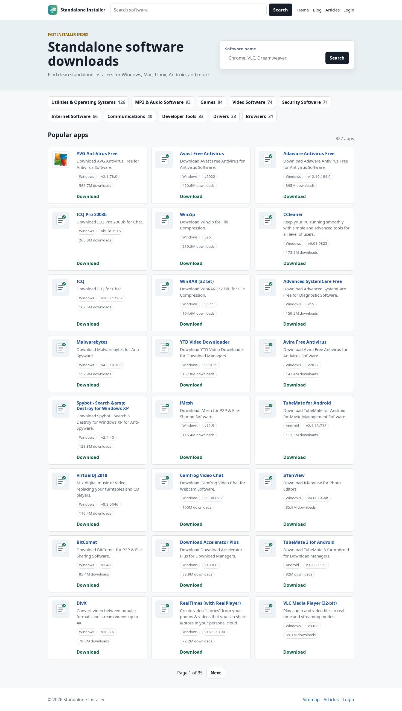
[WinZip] (164, 220)
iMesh (186, 403)
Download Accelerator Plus (209, 542)
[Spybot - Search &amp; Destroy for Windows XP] (60, 409)
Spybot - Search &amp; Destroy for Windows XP (103, 405)
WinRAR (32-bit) (197, 281)
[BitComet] (60, 548)
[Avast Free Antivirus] (164, 159)
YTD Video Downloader (204, 342)
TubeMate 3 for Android (308, 542)
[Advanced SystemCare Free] (267, 287)
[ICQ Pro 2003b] (60, 220)
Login (348, 10)
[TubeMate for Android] (267, 409)
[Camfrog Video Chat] (164, 481)
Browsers (259, 116)
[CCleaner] (267, 220)
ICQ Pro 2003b (92, 214)
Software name (240, 48)
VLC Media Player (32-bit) (310, 603)
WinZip (187, 214)
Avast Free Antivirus (202, 154)
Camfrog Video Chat (201, 475)
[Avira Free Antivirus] (267, 348)
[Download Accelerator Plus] (164, 548)
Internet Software (74, 116)
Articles (332, 10)
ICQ (81, 281)
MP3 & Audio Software (163, 102)
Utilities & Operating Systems (88, 102)
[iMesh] (164, 409)
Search (280, 10)
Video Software (252, 102)
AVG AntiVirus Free (97, 154)
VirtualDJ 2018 (92, 475)
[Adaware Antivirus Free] (267, 159)
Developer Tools (182, 116)
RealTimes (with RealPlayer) (210, 603)
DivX (82, 603)
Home (303, 10)
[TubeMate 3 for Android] (267, 548)
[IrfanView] (267, 481)
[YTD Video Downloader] (164, 348)
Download (88, 196)
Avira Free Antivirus (305, 342)
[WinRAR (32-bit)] (164, 287)
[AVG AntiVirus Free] (60, 159)
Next (216, 673)
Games (211, 102)
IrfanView (294, 475)
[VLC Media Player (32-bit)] (267, 609)
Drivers (224, 116)
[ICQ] (60, 287)
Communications (129, 116)
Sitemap (311, 700)
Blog (317, 10)
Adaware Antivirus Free (308, 154)
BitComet (87, 542)
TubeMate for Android (307, 403)
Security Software (305, 102)
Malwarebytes (92, 342)
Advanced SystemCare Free (312, 281)
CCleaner (293, 214)
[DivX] (60, 609)
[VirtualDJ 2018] (60, 481)
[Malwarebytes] (60, 348)
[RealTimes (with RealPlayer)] (164, 609)
